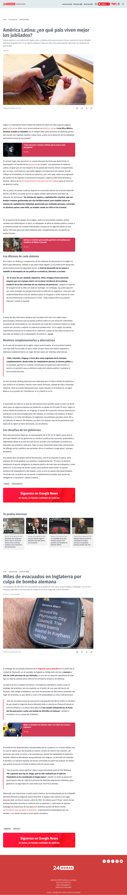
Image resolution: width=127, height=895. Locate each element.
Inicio (5, 19)
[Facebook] (82, 108)
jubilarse (11, 128)
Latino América (17, 484)
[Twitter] (87, 108)
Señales (103, 4)
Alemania (16, 829)
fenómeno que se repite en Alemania (21, 810)
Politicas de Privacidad (63, 887)
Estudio (6, 484)
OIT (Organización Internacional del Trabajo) (40, 181)
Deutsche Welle (24, 19)
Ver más (26, 152)
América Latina (49, 128)
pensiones (33, 164)
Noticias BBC (78, 4)
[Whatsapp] (77, 108)
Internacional (67, 4)
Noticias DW (88, 4)
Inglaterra (7, 829)
